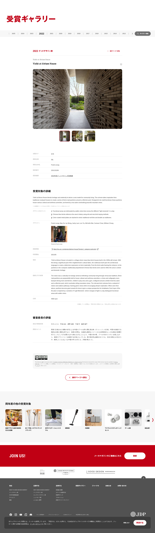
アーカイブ (12, 497)
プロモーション (60, 497)
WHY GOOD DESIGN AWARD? (41, 490)
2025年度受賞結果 (14, 495)
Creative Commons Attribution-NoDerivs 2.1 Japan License (67, 362)
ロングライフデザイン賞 (40, 495)
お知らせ (108, 486)
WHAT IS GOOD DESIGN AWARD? (18, 490)
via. (52, 159)
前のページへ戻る (115, 51)
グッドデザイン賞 (13, 492)
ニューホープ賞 (37, 497)
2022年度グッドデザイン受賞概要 (62, 176)
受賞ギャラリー (80, 486)
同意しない (127, 522)
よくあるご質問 (37, 500)
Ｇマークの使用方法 (61, 492)
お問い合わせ (122, 486)
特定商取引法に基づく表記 (82, 514)
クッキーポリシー (36, 524)
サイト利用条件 (40, 514)
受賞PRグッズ (59, 495)
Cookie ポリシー (68, 514)
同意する (140, 523)
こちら (37, 365)
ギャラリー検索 (144, 33)
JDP (43, 362)
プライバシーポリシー (53, 514)
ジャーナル (95, 486)
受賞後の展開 (59, 490)
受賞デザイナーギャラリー (62, 500)
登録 (135, 456)
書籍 (10, 500)
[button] (64, 136)
